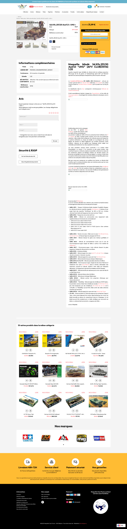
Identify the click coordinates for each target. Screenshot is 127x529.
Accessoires (65, 12)
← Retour (18, 16)
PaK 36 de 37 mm (100, 257)
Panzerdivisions (96, 93)
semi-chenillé (98, 82)
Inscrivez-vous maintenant (95, 38)
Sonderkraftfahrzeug (76, 81)
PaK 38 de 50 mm (103, 234)
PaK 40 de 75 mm (74, 236)
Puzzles (72, 12)
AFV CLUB (75, 29)
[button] (44, 23)
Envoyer (55, 141)
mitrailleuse (105, 166)
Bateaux (38, 12)
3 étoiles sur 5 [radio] (54, 113)
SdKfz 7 (70, 96)
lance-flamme (85, 264)
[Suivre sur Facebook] (50, 41)
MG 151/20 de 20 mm (99, 285)
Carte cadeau (80, 12)
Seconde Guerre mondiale (85, 84)
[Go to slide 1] (63, 444)
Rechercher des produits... (52, 6)
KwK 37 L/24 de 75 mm (98, 253)
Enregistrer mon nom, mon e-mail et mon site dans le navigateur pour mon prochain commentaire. (35, 135)
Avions (32, 12)
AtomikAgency (83, 523)
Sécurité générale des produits (29, 162)
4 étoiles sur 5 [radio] (56, 113)
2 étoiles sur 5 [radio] (51, 113)
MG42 (75, 168)
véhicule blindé (86, 82)
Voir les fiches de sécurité (28, 156)
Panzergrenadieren (73, 95)
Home (18, 18)
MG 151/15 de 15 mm (103, 284)
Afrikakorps (80, 201)
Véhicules (25, 12)
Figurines (50, 12)
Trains (44, 12)
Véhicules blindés (31, 18)
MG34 (70, 168)
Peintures (57, 12)
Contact (102, 12)
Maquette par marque (91, 12)
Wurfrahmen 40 (96, 209)
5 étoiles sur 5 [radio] (58, 113)
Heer (83, 89)
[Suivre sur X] (54, 41)
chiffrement (72, 245)
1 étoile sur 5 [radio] (49, 113)
